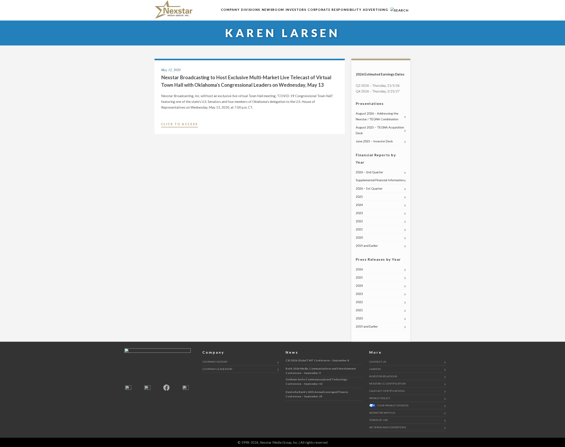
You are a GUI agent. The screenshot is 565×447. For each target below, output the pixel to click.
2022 (359, 221)
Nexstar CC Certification (387, 383)
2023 (359, 213)
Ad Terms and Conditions (387, 427)
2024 (359, 205)
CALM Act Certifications (387, 390)
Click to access (179, 124)
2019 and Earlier (367, 245)
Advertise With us (382, 412)
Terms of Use (378, 420)
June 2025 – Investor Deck (374, 141)
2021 (359, 229)
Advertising (375, 9)
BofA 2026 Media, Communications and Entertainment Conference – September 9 (321, 371)
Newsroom (273, 9)
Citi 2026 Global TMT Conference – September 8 (317, 360)
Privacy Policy (379, 398)
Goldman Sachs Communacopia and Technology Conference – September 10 (316, 381)
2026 (359, 269)
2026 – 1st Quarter (369, 188)
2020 (359, 237)
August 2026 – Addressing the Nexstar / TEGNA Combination (377, 116)
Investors (296, 9)
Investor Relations (383, 376)
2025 (359, 196)
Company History (215, 361)
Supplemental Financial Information (380, 180)
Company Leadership (217, 369)
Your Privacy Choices (393, 405)
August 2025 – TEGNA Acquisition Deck (380, 130)
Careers (375, 369)
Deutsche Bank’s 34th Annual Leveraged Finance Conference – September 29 (317, 394)
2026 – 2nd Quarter (369, 172)
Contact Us (377, 361)
